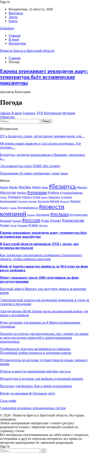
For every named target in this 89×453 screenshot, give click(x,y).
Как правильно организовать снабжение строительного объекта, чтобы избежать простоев (41, 257)
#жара (44, 197)
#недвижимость (27, 207)
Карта (13, 21)
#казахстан (43, 201)
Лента (13, 17)
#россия (31, 220)
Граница (29, 113)
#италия (33, 201)
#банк (45, 187)
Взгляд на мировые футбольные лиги (27, 393)
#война (21, 192)
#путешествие (79, 214)
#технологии (73, 220)
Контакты (16, 13)
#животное (54, 197)
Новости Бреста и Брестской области (27, 50)
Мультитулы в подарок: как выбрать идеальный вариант (41, 378)
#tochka (25, 187)
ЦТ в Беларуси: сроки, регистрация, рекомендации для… (42, 136)
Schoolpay (7, 28)
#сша (45, 220)
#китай (54, 201)
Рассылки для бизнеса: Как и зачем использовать (36, 386)
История (68, 113)
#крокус (4, 207)
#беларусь (62, 186)
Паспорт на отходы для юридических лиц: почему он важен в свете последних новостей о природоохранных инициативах (44, 337)
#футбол (43, 225)
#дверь (3, 197)
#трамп (4, 225)
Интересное (17, 43)
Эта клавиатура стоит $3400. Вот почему (30, 166)
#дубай (36, 197)
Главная (14, 35)
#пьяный (5, 220)
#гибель (53, 192)
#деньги (14, 197)
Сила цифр (8, 400)
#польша (59, 214)
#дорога (27, 197)
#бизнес (82, 187)
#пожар (31, 215)
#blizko (13, 187)
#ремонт (16, 220)
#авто (36, 187)
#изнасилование (8, 201)
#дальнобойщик (71, 192)
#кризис (75, 201)
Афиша (5, 113)
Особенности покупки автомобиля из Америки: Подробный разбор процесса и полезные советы (35, 351)
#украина (22, 225)
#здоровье (66, 197)
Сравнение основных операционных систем (33, 408)
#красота (64, 201)
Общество (7, 117)
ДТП (39, 113)
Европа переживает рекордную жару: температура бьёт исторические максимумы (44, 77)
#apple (4, 187)
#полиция (42, 214)
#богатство (8, 192)
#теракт (55, 220)
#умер (33, 225)
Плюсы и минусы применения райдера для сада (35, 371)
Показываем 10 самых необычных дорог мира (34, 173)
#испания (23, 201)
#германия (37, 192)
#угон (13, 225)
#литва (13, 208)
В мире (14, 39)
